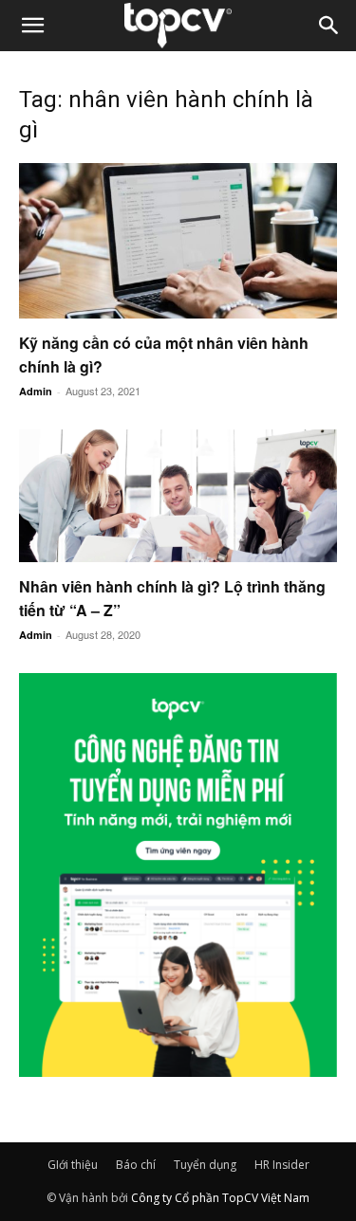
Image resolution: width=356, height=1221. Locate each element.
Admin (35, 391)
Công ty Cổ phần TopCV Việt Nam (220, 1198)
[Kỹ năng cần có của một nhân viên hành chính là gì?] (178, 241)
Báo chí (136, 1165)
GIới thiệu (72, 1165)
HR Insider (281, 1165)
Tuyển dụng (205, 1165)
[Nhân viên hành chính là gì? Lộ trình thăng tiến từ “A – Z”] (178, 495)
